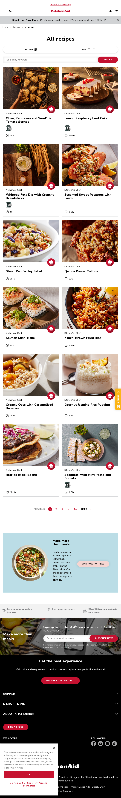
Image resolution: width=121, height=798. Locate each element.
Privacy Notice (56, 403)
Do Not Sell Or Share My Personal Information (29, 784)
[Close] (54, 747)
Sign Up (50, 415)
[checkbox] (42, 394)
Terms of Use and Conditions (59, 398)
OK (29, 774)
